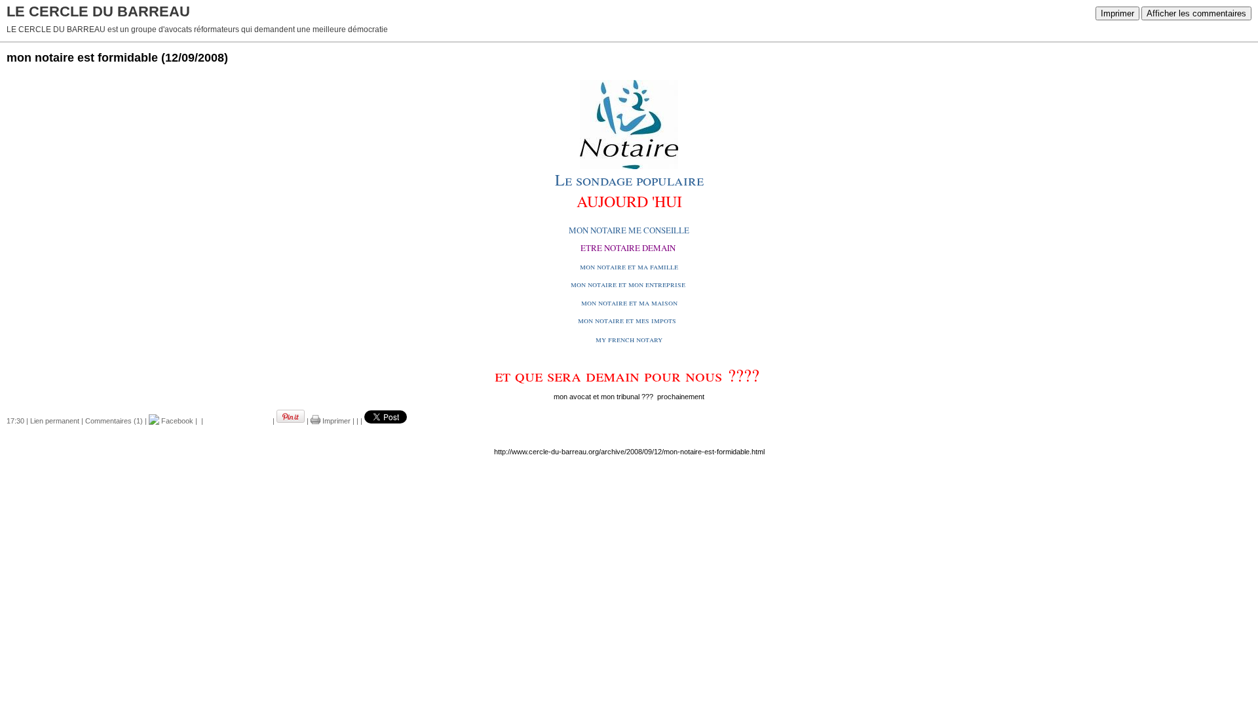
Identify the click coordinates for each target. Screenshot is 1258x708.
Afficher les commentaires (1196, 13)
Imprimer (1117, 13)
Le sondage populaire (629, 179)
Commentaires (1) (114, 421)
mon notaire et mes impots (627, 320)
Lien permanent (54, 421)
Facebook (176, 421)
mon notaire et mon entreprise (628, 284)
